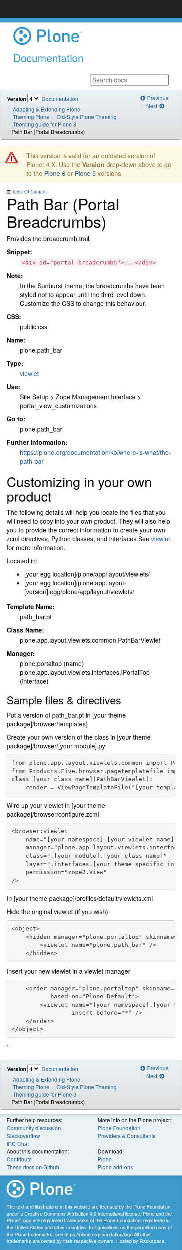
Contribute (19, 1159)
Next (152, 105)
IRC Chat (18, 1143)
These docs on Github (33, 1167)
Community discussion (34, 1127)
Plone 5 (85, 173)
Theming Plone (31, 116)
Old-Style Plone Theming (87, 116)
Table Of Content (29, 192)
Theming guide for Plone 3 (44, 124)
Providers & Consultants (126, 1135)
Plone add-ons (115, 1167)
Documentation (60, 98)
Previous (157, 97)
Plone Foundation (119, 1127)
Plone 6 (54, 173)
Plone (105, 1159)
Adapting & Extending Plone (46, 109)
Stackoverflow (23, 1135)
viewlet (29, 373)
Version (16, 99)
